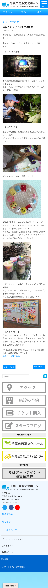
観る (23, 12)
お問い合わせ (7, 552)
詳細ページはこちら (11, 356)
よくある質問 (7, 546)
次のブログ (39, 367)
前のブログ (9, 367)
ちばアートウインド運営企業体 (13, 567)
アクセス (8, 12)
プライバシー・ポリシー (12, 539)
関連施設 (4, 559)
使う (39, 12)
